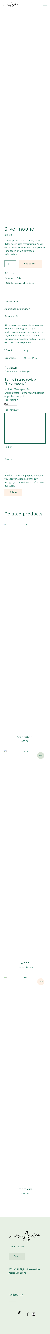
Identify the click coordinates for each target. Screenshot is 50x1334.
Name (8, 446)
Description (11, 301)
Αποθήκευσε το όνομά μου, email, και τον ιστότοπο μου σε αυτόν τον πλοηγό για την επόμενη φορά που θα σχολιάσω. (24, 480)
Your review (11, 409)
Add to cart (30, 263)
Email (8, 459)
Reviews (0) (11, 316)
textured (30, 282)
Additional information (17, 308)
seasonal (20, 282)
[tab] (13, 301)
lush (13, 282)
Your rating (11, 399)
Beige (19, 278)
